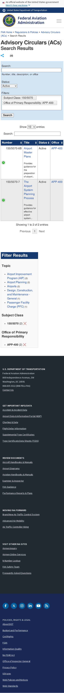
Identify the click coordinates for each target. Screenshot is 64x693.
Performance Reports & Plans (17, 493)
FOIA (5, 642)
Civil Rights (8, 636)
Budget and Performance (15, 630)
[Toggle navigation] (58, 21)
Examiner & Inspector (13, 480)
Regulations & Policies (26, 32)
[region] (32, 177)
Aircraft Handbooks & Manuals (18, 462)
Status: (6, 82)
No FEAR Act (9, 655)
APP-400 (56, 148)
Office (55, 142)
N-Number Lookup (11, 560)
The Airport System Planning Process (29, 190)
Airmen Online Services (14, 554)
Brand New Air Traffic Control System (21, 514)
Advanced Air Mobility (13, 520)
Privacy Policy (10, 667)
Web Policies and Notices (15, 679)
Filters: (6, 93)
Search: (6, 66)
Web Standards (10, 685)
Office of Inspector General (16, 661)
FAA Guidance (9, 486)
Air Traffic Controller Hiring (16, 526)
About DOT (8, 624)
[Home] (24, 21)
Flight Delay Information (14, 428)
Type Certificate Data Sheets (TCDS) (21, 440)
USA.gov (7, 673)
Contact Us (8, 389)
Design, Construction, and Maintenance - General (20, 294)
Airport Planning (17, 282)
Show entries (32, 127)
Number (7, 142)
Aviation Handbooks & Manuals (18, 474)
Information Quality (12, 648)
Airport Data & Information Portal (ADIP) (22, 416)
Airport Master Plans (28, 152)
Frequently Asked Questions (17, 573)
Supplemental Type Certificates (18, 434)
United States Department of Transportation (27, 10)
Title (26, 142)
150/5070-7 (13, 182)
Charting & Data (10, 422)
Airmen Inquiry (10, 548)
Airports (12, 286)
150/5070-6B (14, 148)
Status (43, 142)
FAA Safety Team (11, 566)
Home (6, 32)
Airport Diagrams (11, 468)
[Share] (2, 55)
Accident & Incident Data (15, 409)
